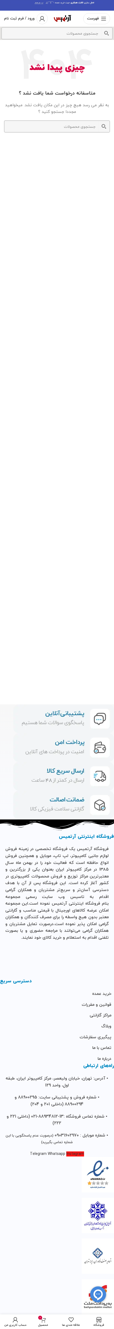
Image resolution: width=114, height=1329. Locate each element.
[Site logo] (62, 18)
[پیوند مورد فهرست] (57, 994)
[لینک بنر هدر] (57, 5)
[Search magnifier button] (106, 33)
